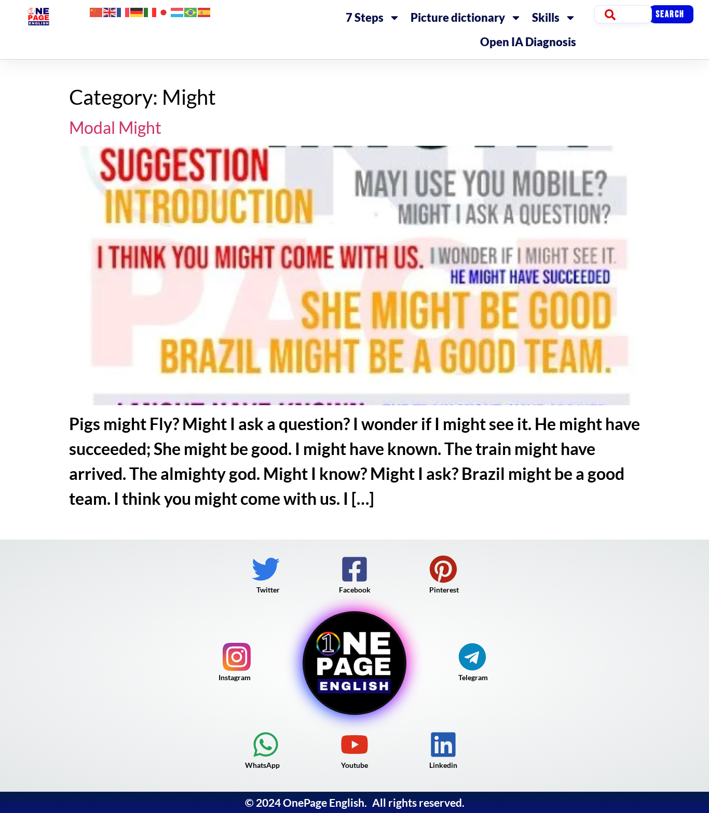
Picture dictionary (458, 17)
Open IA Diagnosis (528, 42)
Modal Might (115, 127)
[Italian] (150, 11)
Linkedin (443, 765)
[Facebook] (354, 569)
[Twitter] (266, 569)
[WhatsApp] (266, 745)
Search (670, 14)
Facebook (355, 589)
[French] (123, 11)
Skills (546, 17)
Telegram (473, 677)
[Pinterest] (443, 569)
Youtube (354, 765)
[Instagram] (237, 657)
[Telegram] (472, 657)
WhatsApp (262, 765)
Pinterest (444, 589)
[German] (137, 11)
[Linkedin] (443, 745)
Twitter (268, 589)
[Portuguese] (191, 11)
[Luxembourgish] (177, 11)
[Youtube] (354, 745)
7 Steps (365, 17)
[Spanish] (204, 11)
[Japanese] (164, 11)
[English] (110, 11)
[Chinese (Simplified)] (96, 11)
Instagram (235, 677)
